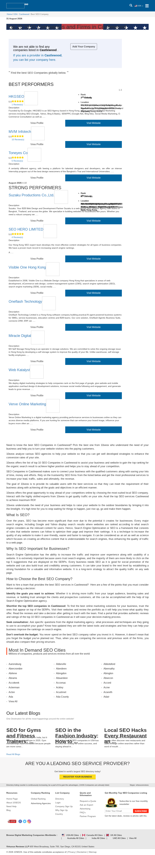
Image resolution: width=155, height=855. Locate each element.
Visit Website (94, 123)
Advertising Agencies (41, 803)
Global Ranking (38, 799)
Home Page (12, 799)
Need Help (11, 806)
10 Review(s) (18, 139)
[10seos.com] (15, 5)
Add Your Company (83, 46)
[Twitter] (25, 821)
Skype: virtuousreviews (139, 785)
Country (59, 814)
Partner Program (88, 816)
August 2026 (15, 183)
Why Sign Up (61, 810)
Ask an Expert (86, 805)
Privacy (71, 852)
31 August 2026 (14, 18)
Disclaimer (82, 852)
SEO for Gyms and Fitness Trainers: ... (23, 730)
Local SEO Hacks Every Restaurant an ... (125, 730)
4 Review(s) (17, 237)
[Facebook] (20, 821)
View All (13, 701)
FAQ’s (83, 812)
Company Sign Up (64, 806)
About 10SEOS (13, 802)
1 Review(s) (17, 104)
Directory (59, 799)
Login (58, 802)
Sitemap (93, 852)
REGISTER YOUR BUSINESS (77, 777)
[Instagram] (29, 821)
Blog (8, 810)
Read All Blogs (13, 754)
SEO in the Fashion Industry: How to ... (76, 730)
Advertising (85, 808)
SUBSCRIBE (141, 811)
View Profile (36, 123)
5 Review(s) (17, 161)
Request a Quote (88, 801)
